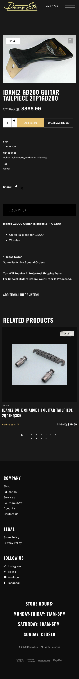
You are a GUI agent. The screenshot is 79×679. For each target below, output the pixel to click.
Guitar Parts (17, 157)
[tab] (39, 210)
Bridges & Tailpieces (36, 157)
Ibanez (6, 168)
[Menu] (65, 6)
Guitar (6, 157)
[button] (70, 40)
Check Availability (58, 122)
